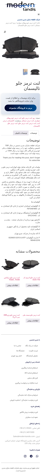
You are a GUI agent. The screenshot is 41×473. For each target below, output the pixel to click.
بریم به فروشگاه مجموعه (20, 108)
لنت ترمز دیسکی (27, 121)
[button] (39, 14)
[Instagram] (25, 456)
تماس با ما (17, 345)
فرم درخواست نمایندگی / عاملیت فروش (24, 400)
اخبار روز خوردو (16, 355)
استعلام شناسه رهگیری (29, 368)
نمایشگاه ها (20, 350)
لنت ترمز (32, 123)
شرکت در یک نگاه (31, 345)
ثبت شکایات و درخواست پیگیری (26, 383)
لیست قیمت (33, 350)
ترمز (5, 121)
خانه (38, 23)
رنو (14, 23)
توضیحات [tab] (33, 133)
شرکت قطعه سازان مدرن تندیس (28, 19)
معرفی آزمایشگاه (32, 355)
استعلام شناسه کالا (31, 373)
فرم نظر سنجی (32, 378)
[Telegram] (31, 456)
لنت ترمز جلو (27, 118)
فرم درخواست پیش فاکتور (29, 412)
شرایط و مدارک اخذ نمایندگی (28, 395)
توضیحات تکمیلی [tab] (21, 133)
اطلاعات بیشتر (32, 285)
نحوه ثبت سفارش (31, 417)
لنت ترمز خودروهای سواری (26, 23)
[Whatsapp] (37, 456)
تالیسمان (11, 121)
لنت (38, 123)
